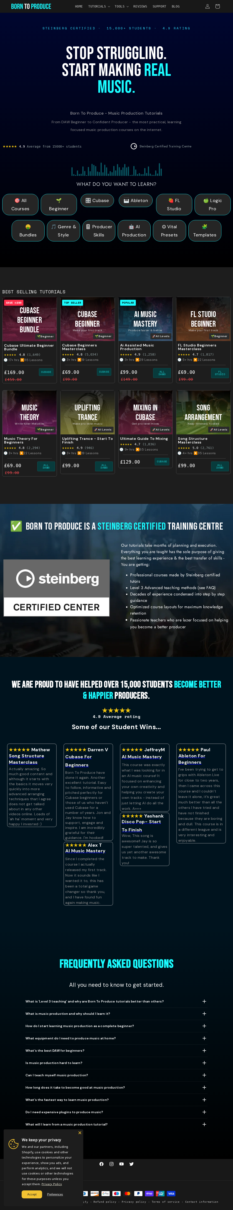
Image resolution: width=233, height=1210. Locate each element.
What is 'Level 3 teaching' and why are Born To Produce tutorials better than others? (94, 1001)
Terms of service (166, 1201)
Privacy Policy (52, 1184)
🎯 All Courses (20, 204)
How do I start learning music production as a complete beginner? (79, 1026)
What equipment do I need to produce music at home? (70, 1038)
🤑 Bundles (28, 231)
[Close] (80, 1133)
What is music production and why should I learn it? (67, 1014)
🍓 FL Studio (174, 204)
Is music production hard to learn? (53, 1063)
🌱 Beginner (59, 204)
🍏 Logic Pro (212, 204)
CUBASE (46, 372)
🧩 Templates (204, 231)
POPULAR (128, 303)
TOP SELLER (72, 303)
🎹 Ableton (136, 200)
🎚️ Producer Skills (98, 231)
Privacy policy (134, 1201)
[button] (99, 6)
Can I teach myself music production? (56, 1075)
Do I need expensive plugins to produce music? (64, 1112)
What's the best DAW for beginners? (54, 1050)
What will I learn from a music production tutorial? (66, 1124)
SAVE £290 (13, 303)
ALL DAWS (162, 373)
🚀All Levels (161, 336)
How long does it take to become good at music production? (75, 1087)
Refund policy (105, 1201)
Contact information (201, 1201)
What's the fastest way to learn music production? (67, 1100)
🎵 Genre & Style (63, 231)
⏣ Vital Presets (169, 231)
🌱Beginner (45, 336)
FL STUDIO (220, 373)
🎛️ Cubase (97, 200)
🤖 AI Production (134, 231)
